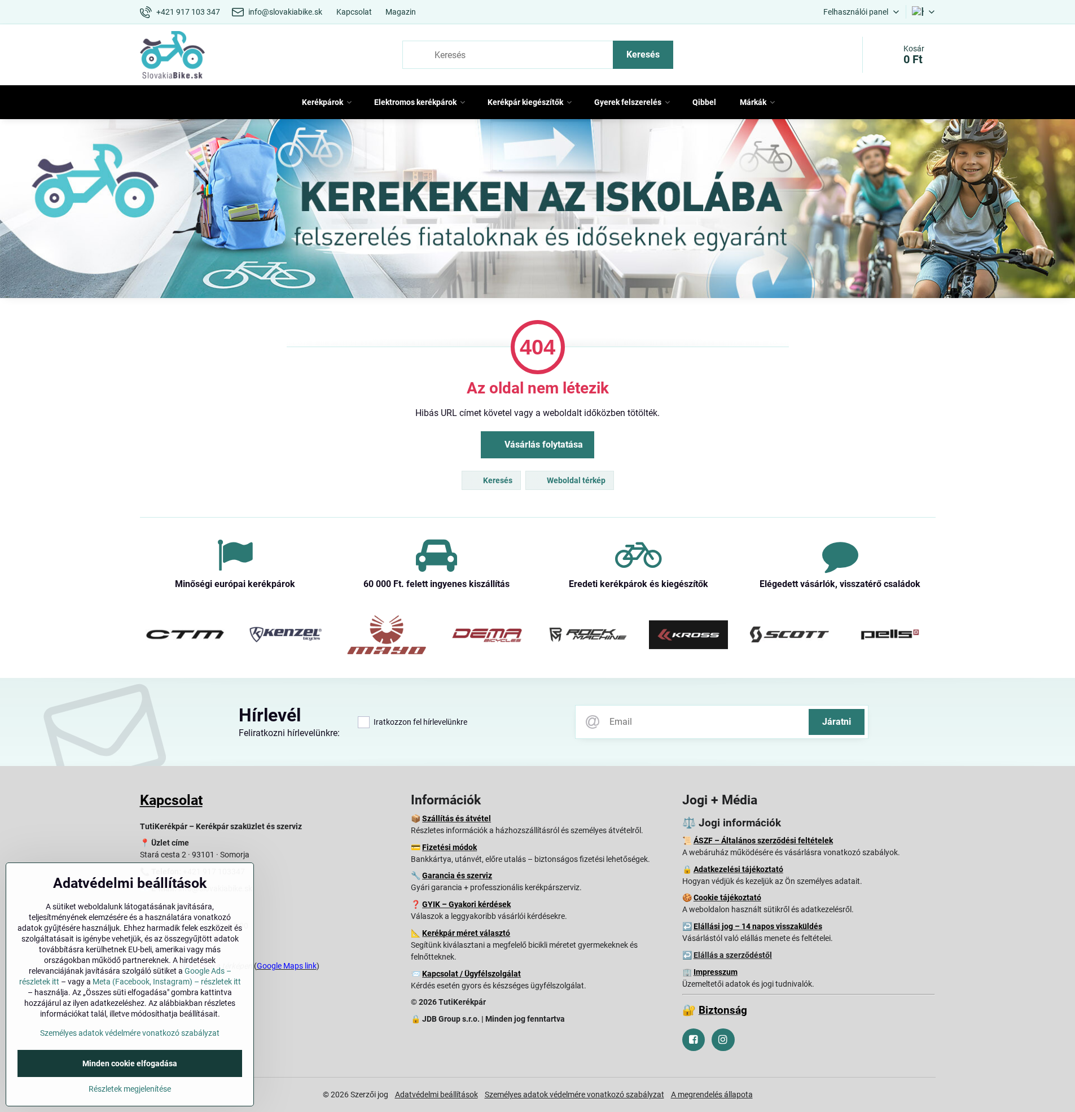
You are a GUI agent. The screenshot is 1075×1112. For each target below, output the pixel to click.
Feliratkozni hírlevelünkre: (289, 733)
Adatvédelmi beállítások (436, 1094)
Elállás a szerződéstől (733, 955)
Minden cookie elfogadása (129, 1063)
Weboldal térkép (575, 480)
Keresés (643, 54)
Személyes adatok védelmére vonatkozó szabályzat (574, 1094)
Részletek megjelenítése (130, 1088)
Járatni (836, 721)
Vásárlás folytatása (542, 444)
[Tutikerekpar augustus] (537, 211)
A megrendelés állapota (712, 1094)
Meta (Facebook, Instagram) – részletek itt (167, 981)
